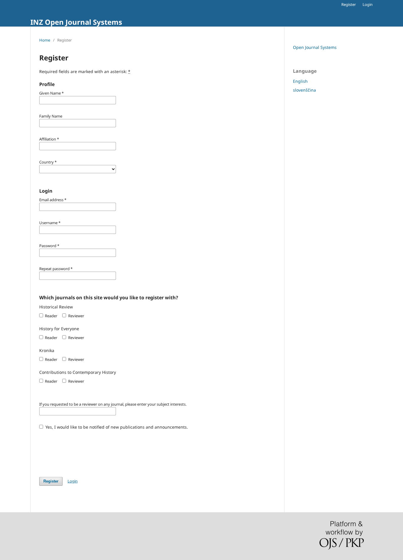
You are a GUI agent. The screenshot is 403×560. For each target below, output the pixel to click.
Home (44, 40)
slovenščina (304, 90)
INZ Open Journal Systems (76, 22)
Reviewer (75, 315)
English (300, 81)
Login (368, 4)
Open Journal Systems (315, 47)
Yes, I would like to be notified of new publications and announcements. (116, 427)
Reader (50, 315)
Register (348, 4)
